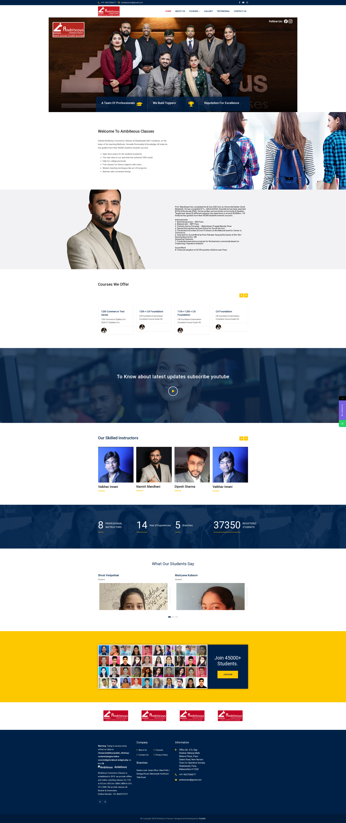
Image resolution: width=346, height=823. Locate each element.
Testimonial (223, 11)
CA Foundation (185, 311)
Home (168, 11)
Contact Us (240, 11)
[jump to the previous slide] (4, 64)
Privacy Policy (162, 755)
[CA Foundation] (177, 305)
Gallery (208, 11)
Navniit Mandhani (110, 486)
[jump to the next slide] (341, 64)
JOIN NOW (227, 674)
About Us (180, 11)
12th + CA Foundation (113, 311)
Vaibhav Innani (184, 487)
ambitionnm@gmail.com (132, 2)
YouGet (202, 818)
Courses (193, 11)
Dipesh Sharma (146, 486)
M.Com (219, 311)
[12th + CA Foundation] (101, 305)
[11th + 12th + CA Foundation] (139, 305)
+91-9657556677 (108, 2)
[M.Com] (215, 305)
